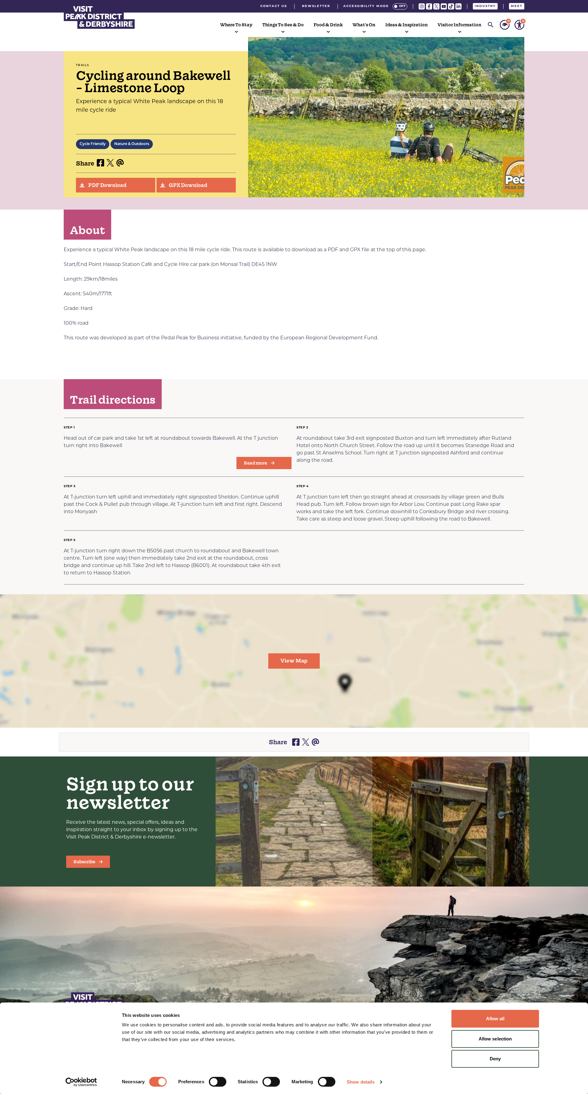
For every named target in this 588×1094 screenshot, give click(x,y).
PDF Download (107, 185)
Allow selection (495, 1038)
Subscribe (84, 862)
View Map (294, 660)
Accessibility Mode (366, 6)
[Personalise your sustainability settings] (505, 25)
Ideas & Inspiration (406, 25)
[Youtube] (444, 6)
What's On (363, 25)
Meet (516, 6)
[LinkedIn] (458, 6)
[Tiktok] (451, 6)
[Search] (490, 25)
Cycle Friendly (93, 144)
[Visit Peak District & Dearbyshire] (99, 16)
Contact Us (273, 6)
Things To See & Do (283, 25)
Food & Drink (328, 25)
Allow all (495, 1018)
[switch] (217, 1082)
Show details (361, 1082)
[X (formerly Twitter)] (436, 6)
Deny (495, 1058)
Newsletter (316, 6)
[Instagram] (422, 6)
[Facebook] (429, 6)
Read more (255, 463)
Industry (485, 6)
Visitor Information (459, 25)
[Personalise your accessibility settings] (519, 25)
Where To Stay (236, 25)
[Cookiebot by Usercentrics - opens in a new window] (81, 1082)
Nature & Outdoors (131, 144)
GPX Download (188, 185)
